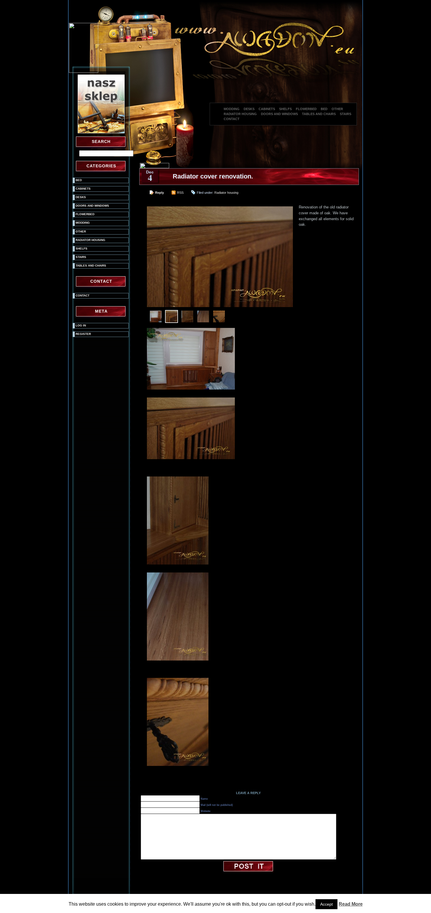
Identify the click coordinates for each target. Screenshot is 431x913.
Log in (81, 325)
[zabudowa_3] (178, 573)
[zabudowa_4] (178, 678)
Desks (249, 109)
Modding (232, 109)
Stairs (345, 114)
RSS (180, 192)
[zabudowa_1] (192, 398)
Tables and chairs (319, 114)
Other (337, 109)
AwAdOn (266, 904)
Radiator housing (240, 114)
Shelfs (285, 109)
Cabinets (267, 109)
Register (83, 334)
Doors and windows (279, 114)
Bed (324, 109)
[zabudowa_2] (178, 477)
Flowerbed (306, 109)
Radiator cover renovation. (213, 176)
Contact (232, 119)
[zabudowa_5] (192, 328)
